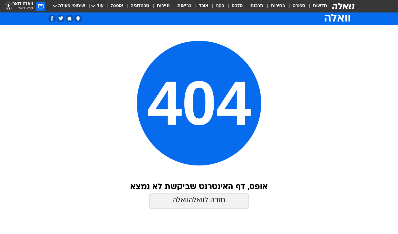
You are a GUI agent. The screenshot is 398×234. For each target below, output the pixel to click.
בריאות (184, 6)
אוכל (203, 6)
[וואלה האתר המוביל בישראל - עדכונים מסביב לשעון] (343, 6)
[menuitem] (316, 6)
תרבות (256, 6)
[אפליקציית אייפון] (69, 18)
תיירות (163, 6)
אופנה (117, 6)
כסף (220, 6)
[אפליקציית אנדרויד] (78, 18)
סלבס (237, 6)
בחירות (278, 6)
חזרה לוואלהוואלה (199, 200)
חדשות (320, 6)
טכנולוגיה (140, 6)
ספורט (299, 6)
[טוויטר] (61, 18)
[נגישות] (8, 6)
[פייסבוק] (52, 18)
